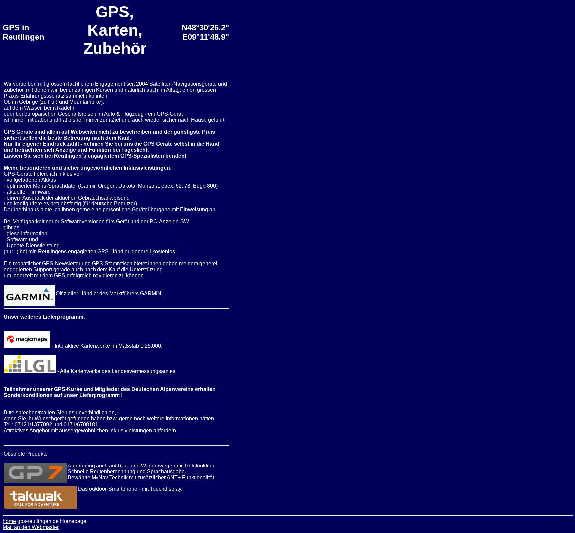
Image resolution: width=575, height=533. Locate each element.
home (9, 521)
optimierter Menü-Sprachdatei (42, 186)
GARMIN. (151, 293)
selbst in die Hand (196, 144)
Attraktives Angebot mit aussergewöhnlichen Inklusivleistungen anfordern (90, 430)
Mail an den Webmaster (31, 527)
